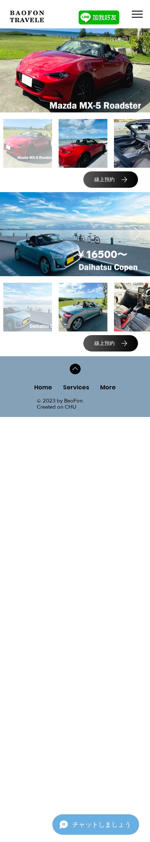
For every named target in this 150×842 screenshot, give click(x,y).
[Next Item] (137, 70)
